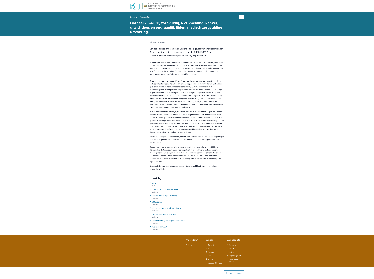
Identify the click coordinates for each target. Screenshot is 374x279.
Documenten (144, 17)
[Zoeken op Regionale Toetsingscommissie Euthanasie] (241, 17)
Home (134, 17)
